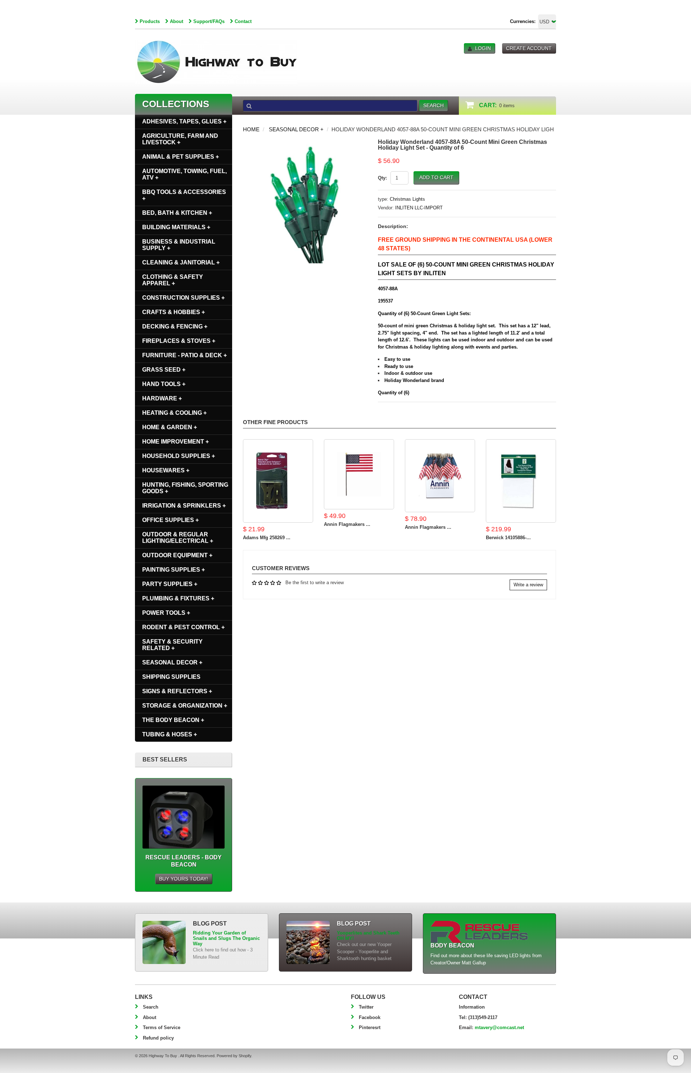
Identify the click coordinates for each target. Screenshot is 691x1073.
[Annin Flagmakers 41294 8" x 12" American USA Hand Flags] (440, 475)
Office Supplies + (170, 520)
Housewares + (165, 470)
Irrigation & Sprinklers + (184, 506)
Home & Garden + (169, 427)
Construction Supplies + (183, 298)
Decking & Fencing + (174, 326)
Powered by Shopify (234, 1056)
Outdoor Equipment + (177, 555)
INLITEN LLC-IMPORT (419, 207)
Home (251, 129)
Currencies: (523, 21)
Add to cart (436, 177)
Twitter (366, 1007)
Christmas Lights (407, 199)
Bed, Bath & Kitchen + (177, 213)
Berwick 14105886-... (508, 537)
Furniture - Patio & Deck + (184, 355)
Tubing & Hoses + (169, 734)
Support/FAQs (209, 21)
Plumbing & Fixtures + (178, 598)
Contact (243, 21)
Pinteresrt (369, 1027)
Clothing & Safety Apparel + (172, 280)
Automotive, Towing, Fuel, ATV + (184, 174)
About (176, 21)
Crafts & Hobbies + (173, 312)
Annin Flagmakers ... (347, 524)
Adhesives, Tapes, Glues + (184, 121)
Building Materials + (176, 227)
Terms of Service (161, 1027)
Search (150, 1007)
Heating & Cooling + (174, 413)
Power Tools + (166, 613)
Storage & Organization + (184, 706)
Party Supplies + (169, 584)
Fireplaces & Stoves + (178, 341)
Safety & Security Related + (172, 644)
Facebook (369, 1017)
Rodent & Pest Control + (183, 627)
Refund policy (158, 1038)
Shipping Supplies (171, 677)
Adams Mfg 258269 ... (266, 537)
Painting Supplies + (173, 570)
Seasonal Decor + (296, 129)
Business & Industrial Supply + (178, 244)
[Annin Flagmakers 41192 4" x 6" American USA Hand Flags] (359, 474)
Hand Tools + (163, 384)
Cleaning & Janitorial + (181, 262)
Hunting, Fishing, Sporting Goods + (185, 488)
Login (483, 48)
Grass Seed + (163, 370)
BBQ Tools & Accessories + (184, 195)
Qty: (382, 178)
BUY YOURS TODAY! (183, 879)
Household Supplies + (178, 456)
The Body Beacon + (173, 720)
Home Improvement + (175, 441)
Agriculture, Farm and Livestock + (180, 139)
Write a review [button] (528, 584)
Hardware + (162, 398)
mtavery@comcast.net (499, 1027)
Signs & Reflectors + (177, 691)
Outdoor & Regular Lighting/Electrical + (177, 537)
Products (150, 21)
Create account (529, 48)
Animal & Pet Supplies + (180, 157)
